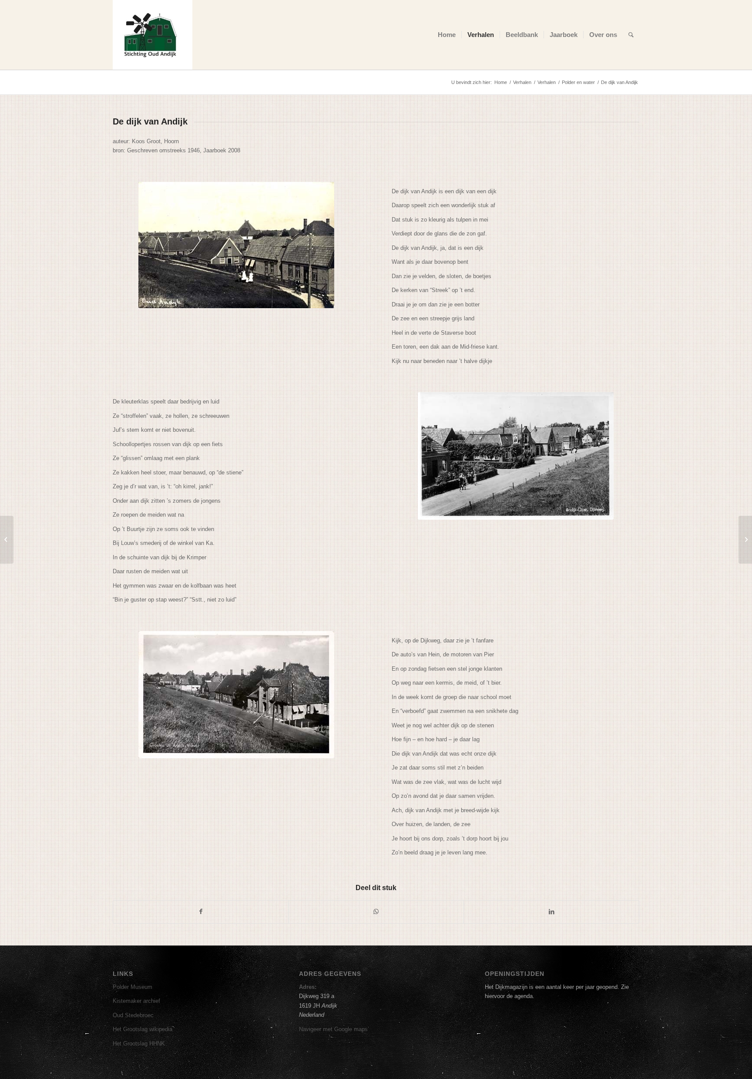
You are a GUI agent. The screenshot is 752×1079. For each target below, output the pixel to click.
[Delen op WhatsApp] (376, 912)
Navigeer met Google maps (333, 1029)
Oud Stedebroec (133, 1015)
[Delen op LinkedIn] (551, 912)
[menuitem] (446, 35)
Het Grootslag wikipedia (142, 1029)
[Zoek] (631, 35)
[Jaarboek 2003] (6, 540)
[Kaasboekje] (745, 540)
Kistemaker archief (136, 1001)
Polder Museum (132, 987)
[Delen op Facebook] (201, 912)
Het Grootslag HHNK (139, 1043)
